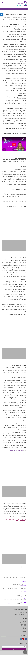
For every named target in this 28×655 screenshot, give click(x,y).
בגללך (25, 592)
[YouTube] (23, 639)
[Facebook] (26, 639)
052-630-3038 (21, 612)
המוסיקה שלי (23, 622)
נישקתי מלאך (23, 598)
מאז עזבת (24, 581)
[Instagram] (21, 639)
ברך (25, 576)
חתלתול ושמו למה (22, 624)
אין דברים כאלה (23, 587)
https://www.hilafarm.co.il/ (16, 450)
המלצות (24, 631)
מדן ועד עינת (24, 566)
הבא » (9, 603)
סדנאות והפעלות (22, 625)
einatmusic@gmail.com (19, 614)
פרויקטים (24, 627)
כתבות (24, 628)
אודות (24, 621)
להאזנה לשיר (24, 580)
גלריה (24, 630)
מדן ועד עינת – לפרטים (18, 519)
